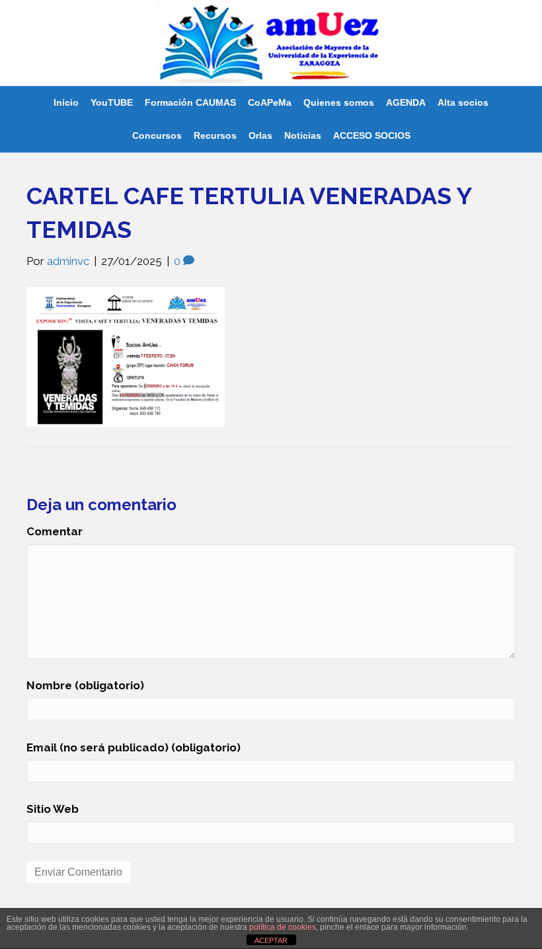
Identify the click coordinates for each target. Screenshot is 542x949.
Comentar (54, 531)
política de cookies (282, 927)
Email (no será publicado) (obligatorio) (133, 747)
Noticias (302, 135)
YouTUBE (112, 102)
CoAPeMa (269, 102)
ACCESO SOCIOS (371, 135)
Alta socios (463, 102)
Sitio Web (52, 809)
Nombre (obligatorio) (85, 685)
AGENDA (406, 102)
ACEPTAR (271, 940)
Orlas (260, 135)
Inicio (66, 102)
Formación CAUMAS (190, 102)
